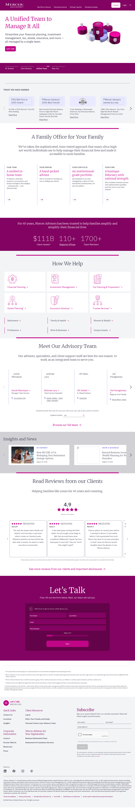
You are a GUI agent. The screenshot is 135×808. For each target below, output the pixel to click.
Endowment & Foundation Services (39, 742)
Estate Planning (15, 308)
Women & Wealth (102, 320)
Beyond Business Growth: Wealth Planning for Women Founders (117, 455)
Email (32, 622)
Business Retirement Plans (36, 738)
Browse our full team (65, 425)
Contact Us (7, 715)
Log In (27, 715)
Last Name (72, 616)
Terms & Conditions (9, 797)
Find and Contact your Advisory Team (40, 723)
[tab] (11, 68)
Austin (49, 398)
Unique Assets (101, 330)
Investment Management (62, 287)
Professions (13, 330)
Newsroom (7, 747)
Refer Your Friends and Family (37, 719)
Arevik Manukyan (20, 390)
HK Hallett (82, 390)
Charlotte (83, 398)
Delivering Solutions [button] (60, 7)
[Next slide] (131, 108)
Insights (6, 723)
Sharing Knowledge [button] (91, 7)
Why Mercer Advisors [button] (44, 7)
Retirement (12, 320)
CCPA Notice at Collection (71, 797)
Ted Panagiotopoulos (120, 390)
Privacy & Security (25, 797)
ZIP (10, 49)
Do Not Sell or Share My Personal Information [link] (98, 797)
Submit (36, 49)
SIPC (127, 784)
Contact (116, 5)
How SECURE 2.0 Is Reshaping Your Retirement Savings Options (51, 455)
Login (125, 5)
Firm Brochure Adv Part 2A (42, 797)
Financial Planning (16, 287)
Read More (13, 115)
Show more (16, 553)
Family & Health (59, 320)
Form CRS (57, 797)
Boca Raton (116, 400)
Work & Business (59, 330)
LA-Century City (20, 398)
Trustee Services (101, 308)
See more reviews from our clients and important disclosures (65, 569)
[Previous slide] (4, 108)
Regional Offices (67, 244)
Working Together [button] (76, 7)
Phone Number (34, 629)
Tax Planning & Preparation (106, 287)
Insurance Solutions (60, 308)
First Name (33, 616)
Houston (54, 400)
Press (5, 751)
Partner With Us (9, 742)
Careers (6, 738)
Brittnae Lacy (51, 390)
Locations (7, 719)
